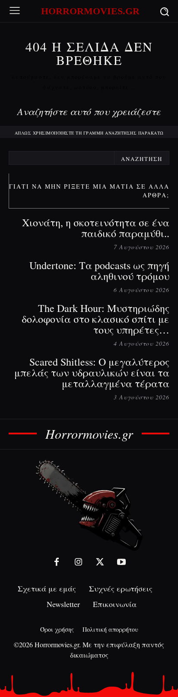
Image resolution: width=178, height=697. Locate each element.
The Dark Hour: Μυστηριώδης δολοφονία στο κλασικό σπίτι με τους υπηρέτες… (95, 319)
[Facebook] (56, 562)
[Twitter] (100, 562)
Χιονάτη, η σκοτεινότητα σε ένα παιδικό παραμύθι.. (95, 227)
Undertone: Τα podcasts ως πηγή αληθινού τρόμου (99, 270)
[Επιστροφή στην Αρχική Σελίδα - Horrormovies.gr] (89, 504)
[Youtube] (121, 562)
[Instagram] (78, 562)
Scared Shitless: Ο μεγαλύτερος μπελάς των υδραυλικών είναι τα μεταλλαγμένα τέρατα (91, 372)
